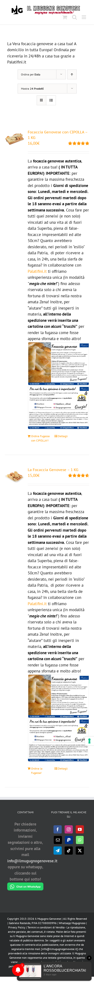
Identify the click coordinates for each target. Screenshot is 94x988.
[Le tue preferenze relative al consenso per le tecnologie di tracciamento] (89, 741)
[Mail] (58, 840)
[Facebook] (58, 829)
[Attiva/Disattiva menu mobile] (84, 17)
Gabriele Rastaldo (19, 923)
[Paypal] (69, 840)
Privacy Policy (16, 927)
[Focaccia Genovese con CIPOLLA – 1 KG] (14, 139)
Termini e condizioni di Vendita (46, 927)
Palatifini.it (37, 271)
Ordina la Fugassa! (36, 771)
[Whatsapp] (80, 840)
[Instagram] (69, 829)
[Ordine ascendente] (72, 74)
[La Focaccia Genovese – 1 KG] (14, 476)
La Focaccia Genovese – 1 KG (53, 469)
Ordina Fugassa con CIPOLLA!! (40, 438)
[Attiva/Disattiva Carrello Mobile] (64, 17)
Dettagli (63, 436)
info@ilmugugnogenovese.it (32, 861)
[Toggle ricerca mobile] (74, 17)
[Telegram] (58, 850)
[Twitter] (80, 850)
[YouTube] (80, 829)
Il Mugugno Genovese (48, 918)
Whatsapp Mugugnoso (72, 923)
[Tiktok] (69, 850)
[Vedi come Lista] (51, 100)
